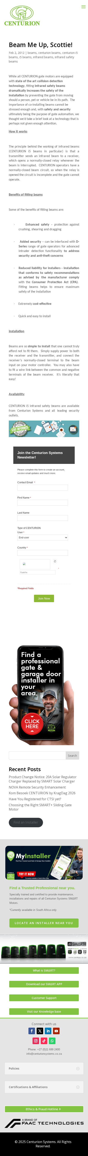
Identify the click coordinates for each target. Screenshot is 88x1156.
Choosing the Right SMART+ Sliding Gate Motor (40, 807)
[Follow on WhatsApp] (52, 1041)
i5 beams (25, 57)
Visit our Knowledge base (44, 1011)
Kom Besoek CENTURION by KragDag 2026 (42, 793)
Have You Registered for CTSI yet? (35, 799)
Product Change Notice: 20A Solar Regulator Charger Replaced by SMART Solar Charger (43, 779)
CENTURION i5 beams (26, 151)
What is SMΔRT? (44, 970)
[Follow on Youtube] (56, 1031)
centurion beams (49, 53)
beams (32, 53)
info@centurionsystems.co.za (44, 1053)
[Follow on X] (40, 1031)
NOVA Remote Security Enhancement (37, 787)
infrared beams (43, 57)
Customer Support (44, 998)
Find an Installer (26, 822)
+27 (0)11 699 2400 (48, 1049)
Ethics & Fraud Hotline (42, 1109)
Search (72, 756)
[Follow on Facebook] (31, 1031)
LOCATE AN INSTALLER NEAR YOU (44, 923)
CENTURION (29, 76)
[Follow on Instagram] (36, 1041)
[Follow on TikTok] (44, 1041)
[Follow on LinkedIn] (48, 1031)
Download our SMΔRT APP (44, 984)
